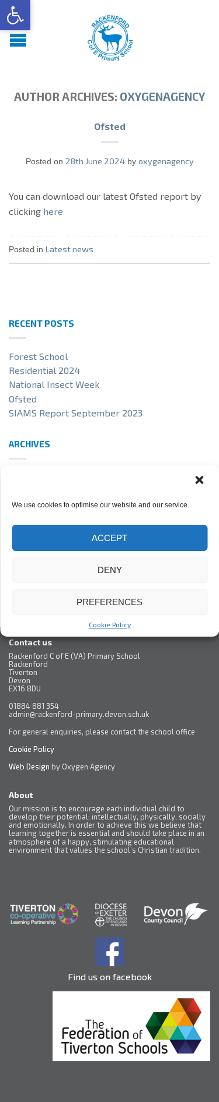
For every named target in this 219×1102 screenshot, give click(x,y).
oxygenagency (162, 96)
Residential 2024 (44, 370)
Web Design (29, 766)
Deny (110, 570)
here (53, 211)
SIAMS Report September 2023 (75, 412)
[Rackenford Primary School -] (111, 35)
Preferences (109, 602)
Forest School (38, 356)
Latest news (69, 249)
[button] (15, 15)
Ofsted (110, 126)
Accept (109, 538)
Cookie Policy (110, 624)
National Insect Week (54, 384)
